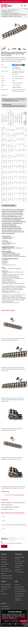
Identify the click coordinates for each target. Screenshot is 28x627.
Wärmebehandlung (20, 589)
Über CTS (17, 584)
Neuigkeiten (4, 593)
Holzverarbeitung (19, 572)
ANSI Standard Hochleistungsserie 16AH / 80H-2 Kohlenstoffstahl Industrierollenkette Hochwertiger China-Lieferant (13, 369)
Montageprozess (19, 593)
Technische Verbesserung (18, 599)
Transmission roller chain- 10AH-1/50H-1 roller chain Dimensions (18, 72)
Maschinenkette (5, 564)
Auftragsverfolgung (5, 587)
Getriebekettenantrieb (7, 509)
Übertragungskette (6, 11)
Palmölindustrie (18, 563)
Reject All (7, 621)
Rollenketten (14, 10)
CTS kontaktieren (5, 606)
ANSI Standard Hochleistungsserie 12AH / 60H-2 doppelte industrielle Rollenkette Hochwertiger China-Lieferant (12, 399)
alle (8, 10)
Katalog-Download (5, 584)
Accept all (23, 621)
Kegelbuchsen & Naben (6, 575)
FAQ (2, 591)
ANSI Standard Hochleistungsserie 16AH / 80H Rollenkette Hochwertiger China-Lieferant (12, 458)
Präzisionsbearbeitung (20, 591)
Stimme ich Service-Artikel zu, (11, 543)
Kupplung (3, 573)
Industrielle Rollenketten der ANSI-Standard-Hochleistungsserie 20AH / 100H (11, 429)
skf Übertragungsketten (19, 502)
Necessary (6, 623)
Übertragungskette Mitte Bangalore (10, 507)
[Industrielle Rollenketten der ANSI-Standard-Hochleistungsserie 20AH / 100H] (14, 415)
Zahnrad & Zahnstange (6, 571)
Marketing (25, 623)
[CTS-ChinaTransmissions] (6, 5)
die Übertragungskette (7, 505)
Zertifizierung (4, 589)
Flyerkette (3, 566)
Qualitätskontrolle (19, 596)
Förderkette (4, 562)
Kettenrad (3, 557)
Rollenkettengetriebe (6, 502)
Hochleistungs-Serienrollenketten (10, 13)
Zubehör (5, 538)
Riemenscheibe (5, 568)
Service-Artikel (18, 543)
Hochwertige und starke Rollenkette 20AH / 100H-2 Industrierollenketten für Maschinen (13, 339)
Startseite (3, 10)
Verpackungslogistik (20, 561)
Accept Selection (15, 621)
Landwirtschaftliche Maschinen (19, 558)
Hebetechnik (18, 569)
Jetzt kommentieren (19, 494)
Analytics (12, 623)
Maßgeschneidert (19, 587)
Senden (4, 546)
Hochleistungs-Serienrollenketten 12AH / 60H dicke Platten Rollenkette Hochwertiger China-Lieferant (13, 487)
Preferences (18, 623)
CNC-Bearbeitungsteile (6, 578)
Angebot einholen (5, 608)
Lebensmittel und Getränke (19, 566)
